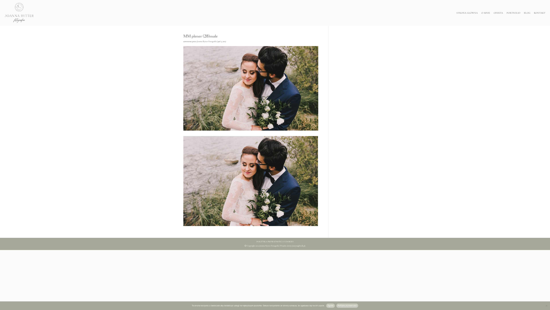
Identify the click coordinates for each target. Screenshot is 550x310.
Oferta (498, 13)
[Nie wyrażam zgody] (546, 305)
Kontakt (539, 13)
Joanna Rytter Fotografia (207, 41)
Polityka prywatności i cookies (275, 241)
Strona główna (467, 13)
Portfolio (513, 13)
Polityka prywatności (347, 305)
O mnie (485, 13)
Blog (527, 13)
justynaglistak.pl (298, 246)
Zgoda (330, 305)
